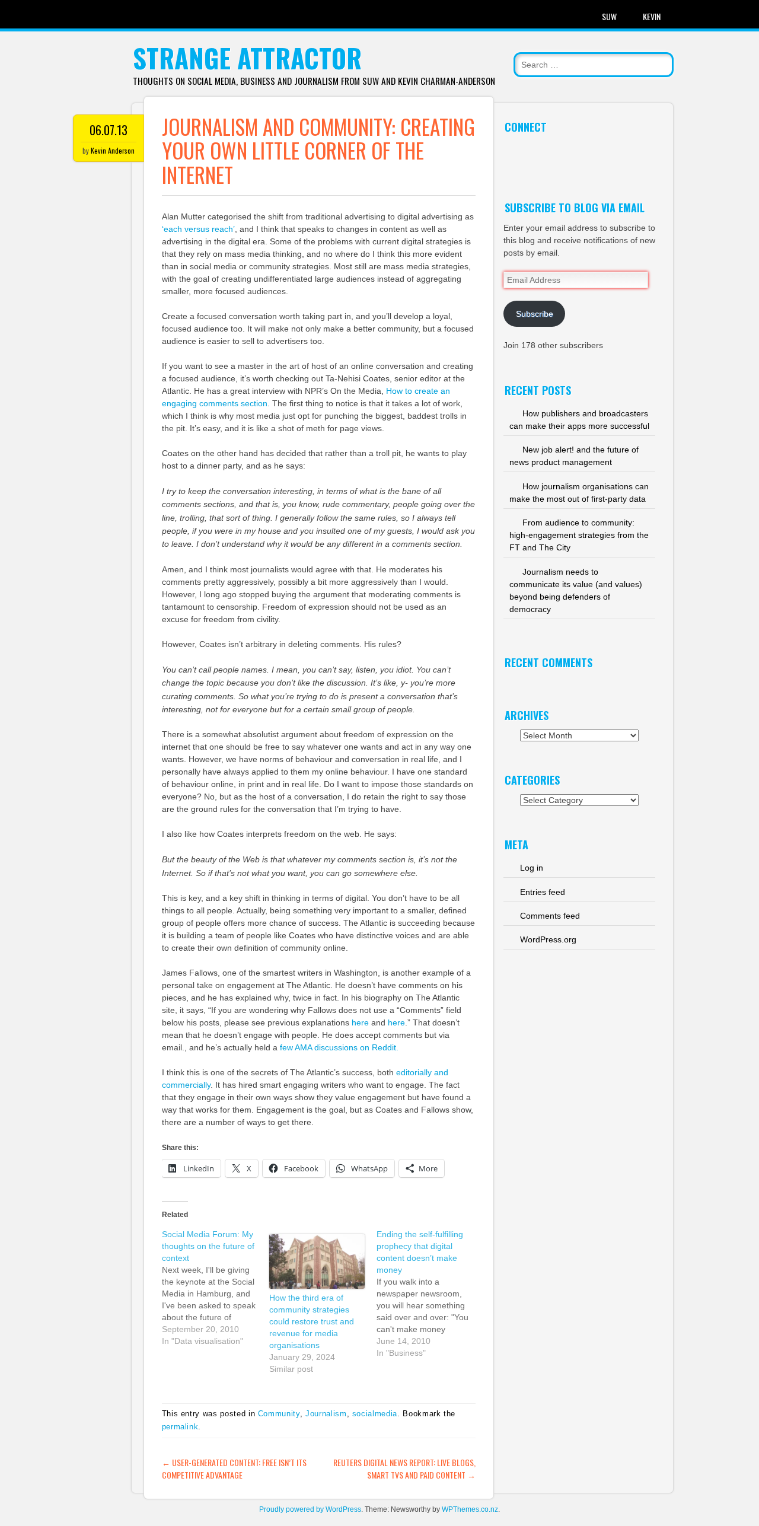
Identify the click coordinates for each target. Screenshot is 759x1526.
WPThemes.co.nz (470, 1509)
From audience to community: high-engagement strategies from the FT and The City (579, 535)
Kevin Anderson (113, 150)
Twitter (512, 153)
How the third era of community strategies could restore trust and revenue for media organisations (311, 1321)
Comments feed (550, 915)
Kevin (652, 16)
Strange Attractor (247, 58)
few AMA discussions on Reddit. (339, 1047)
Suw (609, 16)
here (360, 1022)
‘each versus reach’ (198, 229)
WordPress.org (548, 939)
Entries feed (542, 892)
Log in (531, 867)
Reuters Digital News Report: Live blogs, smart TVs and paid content (404, 1468)
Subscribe (534, 313)
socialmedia (374, 1413)
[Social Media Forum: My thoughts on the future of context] (215, 1287)
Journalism (326, 1413)
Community (279, 1413)
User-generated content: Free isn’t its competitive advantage (234, 1468)
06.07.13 (108, 130)
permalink (180, 1426)
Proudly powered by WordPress (310, 1509)
